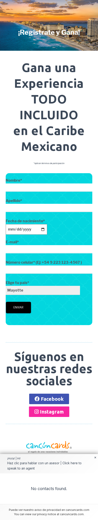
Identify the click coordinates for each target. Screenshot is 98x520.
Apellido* (14, 201)
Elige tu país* (17, 283)
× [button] (95, 458)
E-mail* (12, 242)
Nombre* (14, 180)
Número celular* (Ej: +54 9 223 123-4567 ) (44, 262)
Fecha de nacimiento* (25, 221)
